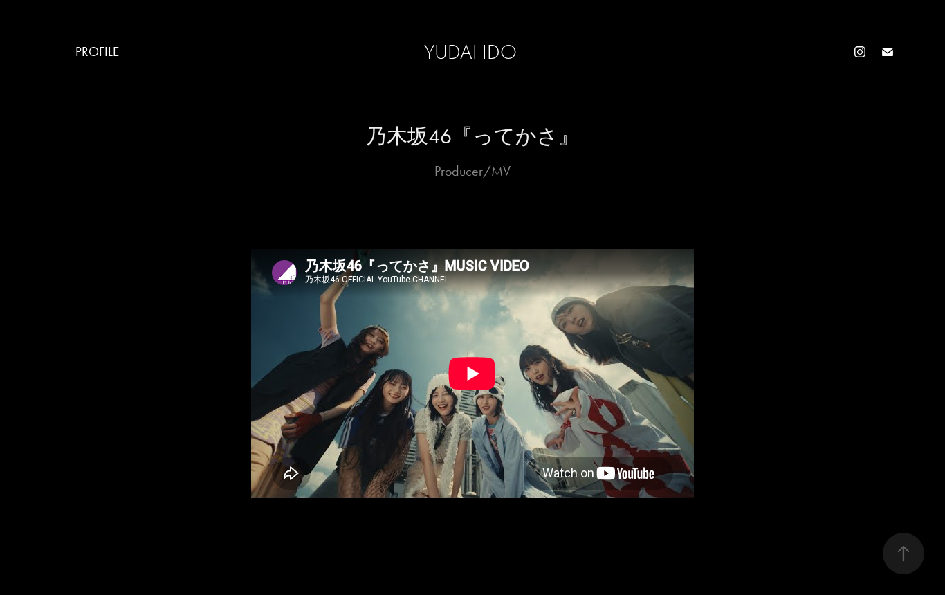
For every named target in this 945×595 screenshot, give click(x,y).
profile (97, 52)
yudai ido (470, 52)
